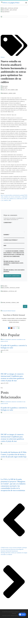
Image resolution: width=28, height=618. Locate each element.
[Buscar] (25, 306)
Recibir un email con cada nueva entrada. (14, 270)
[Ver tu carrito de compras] (23, 2)
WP (9, 615)
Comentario (8, 222)
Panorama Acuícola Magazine (13, 611)
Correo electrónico (11, 240)
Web (5, 245)
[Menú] (26, 3)
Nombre (6, 234)
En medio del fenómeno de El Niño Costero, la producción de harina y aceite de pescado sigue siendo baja (13, 454)
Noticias (3, 57)
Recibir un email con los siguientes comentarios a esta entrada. (13, 263)
